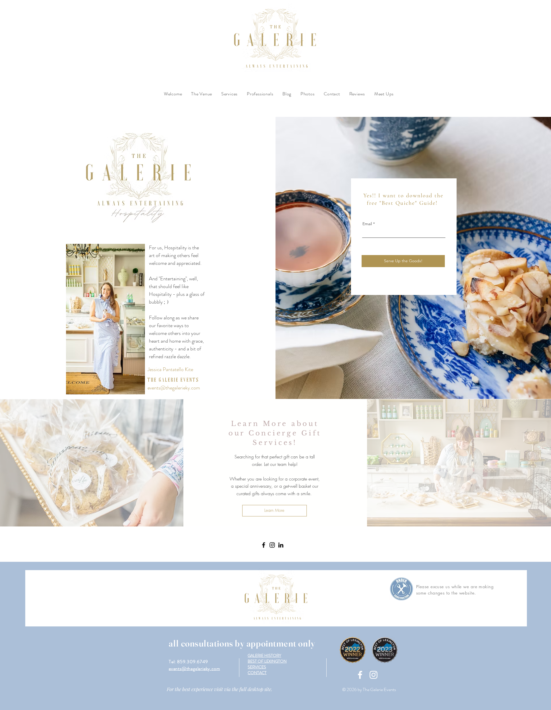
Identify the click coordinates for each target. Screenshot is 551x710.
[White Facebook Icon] (360, 675)
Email (367, 224)
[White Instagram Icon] (373, 675)
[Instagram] (272, 545)
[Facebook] (263, 545)
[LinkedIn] (280, 545)
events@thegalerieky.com (174, 387)
